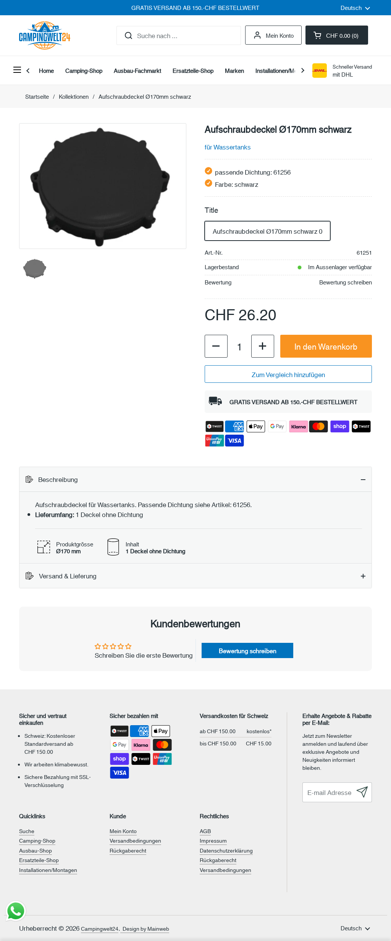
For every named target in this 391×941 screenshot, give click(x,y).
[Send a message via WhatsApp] (16, 911)
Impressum (213, 840)
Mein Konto (280, 35)
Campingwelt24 (99, 928)
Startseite (37, 96)
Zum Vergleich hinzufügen (288, 374)
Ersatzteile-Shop (39, 860)
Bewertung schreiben (345, 282)
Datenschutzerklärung (226, 850)
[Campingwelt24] (44, 35)
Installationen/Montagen (48, 870)
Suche (26, 831)
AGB (205, 831)
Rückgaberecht (128, 850)
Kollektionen (74, 96)
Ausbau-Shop (35, 850)
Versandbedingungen (135, 840)
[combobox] (178, 35)
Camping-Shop (37, 840)
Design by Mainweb (144, 928)
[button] (336, 35)
